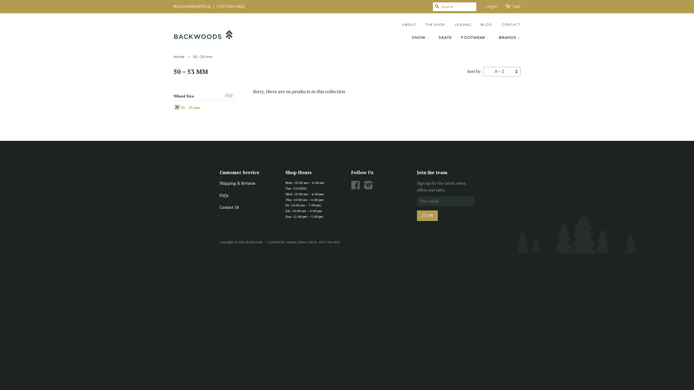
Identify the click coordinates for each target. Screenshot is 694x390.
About (409, 24)
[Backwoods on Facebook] (355, 187)
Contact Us (229, 207)
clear (228, 95)
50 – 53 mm (189, 107)
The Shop (435, 24)
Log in (491, 6)
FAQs (224, 195)
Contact (511, 24)
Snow (419, 37)
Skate (445, 37)
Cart (516, 6)
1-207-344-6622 (230, 6)
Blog (486, 24)
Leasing (463, 24)
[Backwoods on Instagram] (368, 187)
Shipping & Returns (237, 183)
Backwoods (254, 242)
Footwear (474, 37)
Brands (508, 37)
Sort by (474, 71)
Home (179, 57)
